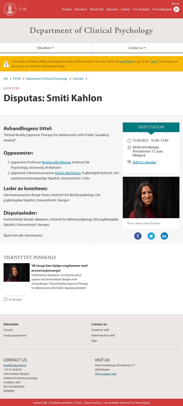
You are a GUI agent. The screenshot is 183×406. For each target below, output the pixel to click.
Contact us (99, 324)
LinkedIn (164, 236)
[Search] (176, 9)
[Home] (10, 9)
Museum (112, 9)
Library (125, 9)
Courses (8, 330)
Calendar (78, 78)
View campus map (106, 373)
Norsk (175, 3)
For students (141, 9)
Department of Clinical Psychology (91, 31)
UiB (6, 78)
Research (81, 9)
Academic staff (100, 330)
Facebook (138, 236)
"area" (154, 61)
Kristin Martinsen (68, 173)
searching (126, 61)
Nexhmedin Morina (56, 162)
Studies (67, 9)
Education (44, 48)
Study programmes (15, 335)
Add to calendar (144, 162)
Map (94, 340)
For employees (162, 9)
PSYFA (17, 78)
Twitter (151, 236)
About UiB (96, 9)
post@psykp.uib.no (15, 365)
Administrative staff (103, 335)
